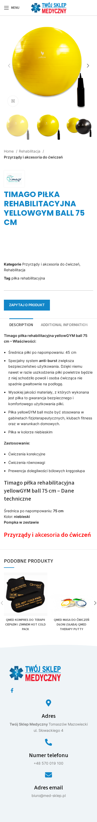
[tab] (21, 324)
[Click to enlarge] (13, 101)
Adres (49, 716)
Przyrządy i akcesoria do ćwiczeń (33, 157)
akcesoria (48, 534)
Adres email (48, 787)
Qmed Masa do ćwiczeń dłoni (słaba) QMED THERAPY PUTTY (71, 624)
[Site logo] (48, 7)
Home (9, 151)
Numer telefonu (48, 755)
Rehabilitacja (30, 151)
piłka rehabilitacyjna (28, 278)
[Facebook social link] (12, 690)
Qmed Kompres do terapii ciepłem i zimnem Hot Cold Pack (25, 624)
